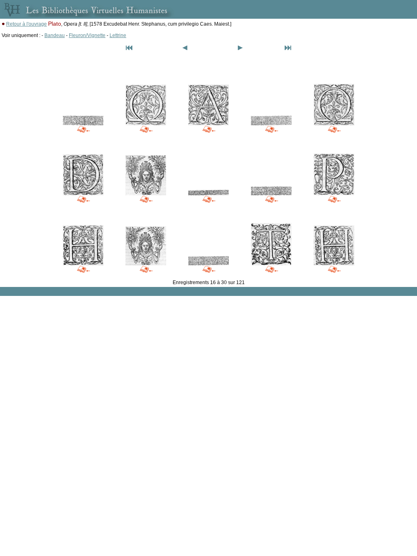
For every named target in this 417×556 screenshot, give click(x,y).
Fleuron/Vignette (87, 35)
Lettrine (118, 35)
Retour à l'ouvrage (26, 24)
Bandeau (54, 35)
